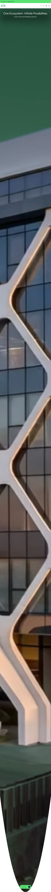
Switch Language (46, 5)
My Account (43, 5)
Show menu (49, 5)
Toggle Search (41, 5)
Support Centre (11, 1)
